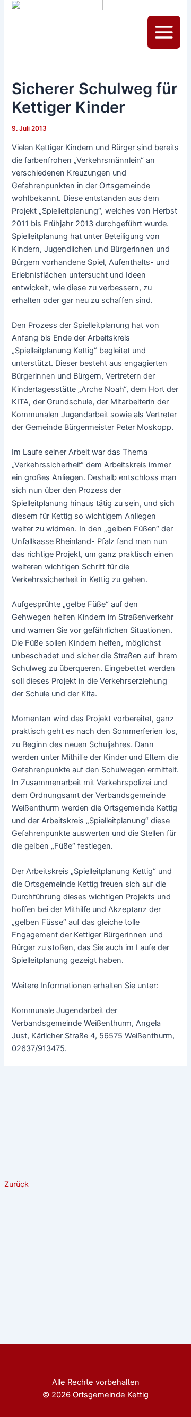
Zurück (16, 1184)
